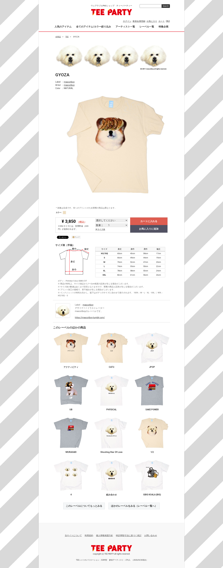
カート (161, 21)
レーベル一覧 (147, 26)
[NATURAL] (64, 212)
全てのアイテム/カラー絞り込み (93, 26)
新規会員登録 (139, 21)
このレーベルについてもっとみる (84, 505)
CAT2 (111, 367)
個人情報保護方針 (104, 535)
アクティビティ (71, 367)
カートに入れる (148, 221)
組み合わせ (111, 494)
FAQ (168, 21)
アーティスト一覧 (125, 26)
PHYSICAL (111, 409)
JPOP (152, 367)
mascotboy (69, 82)
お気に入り (152, 21)
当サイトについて (73, 535)
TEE (67, 37)
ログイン (127, 21)
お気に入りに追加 (149, 228)
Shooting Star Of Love (111, 452)
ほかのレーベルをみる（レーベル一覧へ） (134, 505)
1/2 (152, 452)
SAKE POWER (152, 409)
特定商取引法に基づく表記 (128, 535)
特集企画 (163, 26)
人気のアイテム (63, 26)
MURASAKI (71, 452)
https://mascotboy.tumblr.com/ (90, 317)
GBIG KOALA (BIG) (152, 494)
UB (70, 409)
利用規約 (89, 535)
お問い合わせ (150, 535)
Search (166, 6)
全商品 (58, 37)
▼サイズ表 (100, 229)
